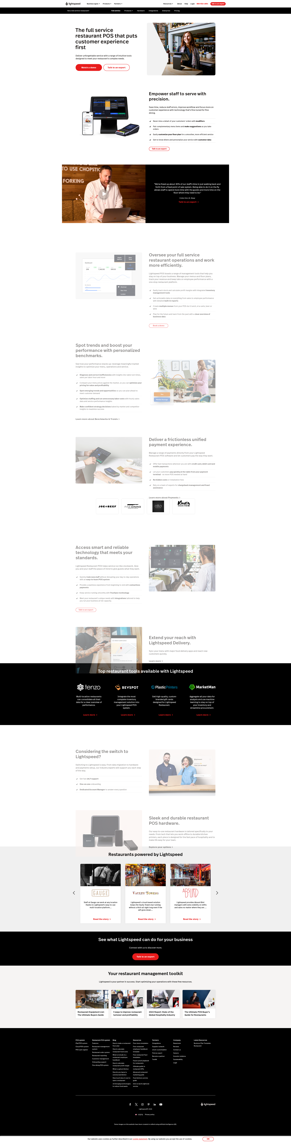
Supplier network (158, 1047)
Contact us (177, 1050)
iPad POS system (81, 1043)
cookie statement (140, 1139)
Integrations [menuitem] (153, 11)
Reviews (176, 1047)
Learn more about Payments (163, 497)
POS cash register (82, 1050)
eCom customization (159, 1050)
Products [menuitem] (106, 4)
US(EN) (140, 1114)
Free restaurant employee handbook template (140, 1049)
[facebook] (130, 1104)
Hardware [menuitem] (141, 11)
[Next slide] (217, 893)
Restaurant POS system (101, 1040)
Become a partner (158, 1056)
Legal (175, 1063)
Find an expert (157, 1053)
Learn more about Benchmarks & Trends (97, 419)
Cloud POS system (82, 1047)
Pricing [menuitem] (177, 11)
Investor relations (179, 1056)
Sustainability (178, 1059)
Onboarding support (99, 1062)
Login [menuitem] (192, 4)
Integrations (156, 1043)
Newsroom (177, 1043)
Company (177, 1040)
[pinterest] (149, 1104)
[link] (202, 3)
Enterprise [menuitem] (166, 11)
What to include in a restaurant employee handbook (120, 1057)
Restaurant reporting (99, 1056)
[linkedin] (155, 1104)
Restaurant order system (101, 1052)
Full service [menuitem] (115, 11)
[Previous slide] (74, 893)
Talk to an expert (218, 4)
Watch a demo (88, 67)
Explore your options (160, 847)
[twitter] (136, 1104)
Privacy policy (149, 1115)
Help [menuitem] (186, 4)
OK (208, 1139)
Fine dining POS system (100, 1065)
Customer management (100, 1059)
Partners (155, 1040)
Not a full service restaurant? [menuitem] (78, 11)
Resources (137, 1040)
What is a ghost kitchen (121, 1069)
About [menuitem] (179, 4)
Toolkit (154, 1059)
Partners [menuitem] (117, 4)
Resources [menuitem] (167, 4)
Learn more (155, 661)
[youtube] (161, 1104)
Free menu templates (140, 1043)
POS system (80, 1040)
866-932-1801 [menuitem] (202, 4)
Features (95, 1043)
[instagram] (142, 1104)
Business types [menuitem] (92, 4)
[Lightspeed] (72, 3)
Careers (176, 1053)
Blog (114, 1040)
